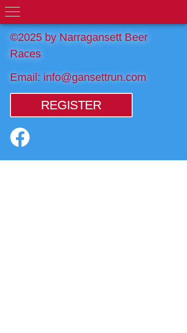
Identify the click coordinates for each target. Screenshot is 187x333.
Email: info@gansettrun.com (78, 77)
